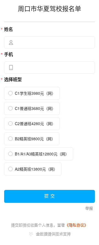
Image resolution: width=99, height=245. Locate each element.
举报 (89, 208)
